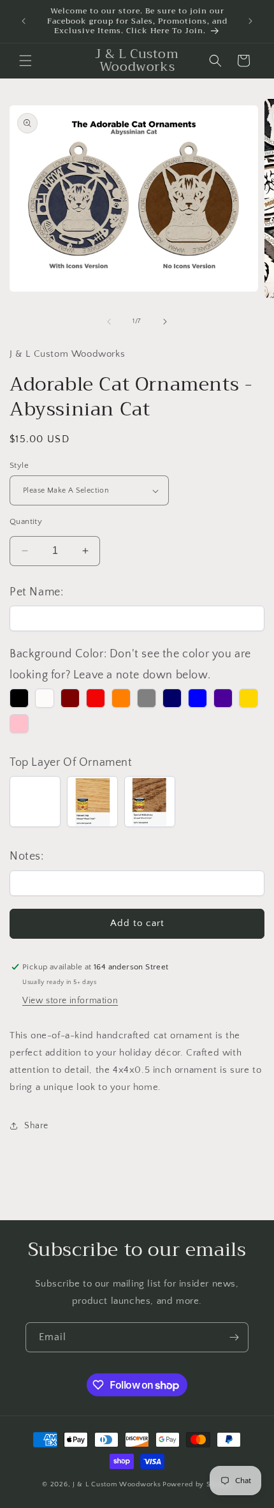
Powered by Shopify (197, 1484)
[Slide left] (109, 322)
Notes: (27, 856)
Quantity (26, 521)
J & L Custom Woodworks (117, 1484)
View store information (70, 1001)
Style (19, 465)
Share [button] (36, 1126)
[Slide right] (165, 322)
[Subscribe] (234, 1337)
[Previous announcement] (24, 21)
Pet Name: (36, 592)
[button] (25, 61)
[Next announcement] (250, 21)
